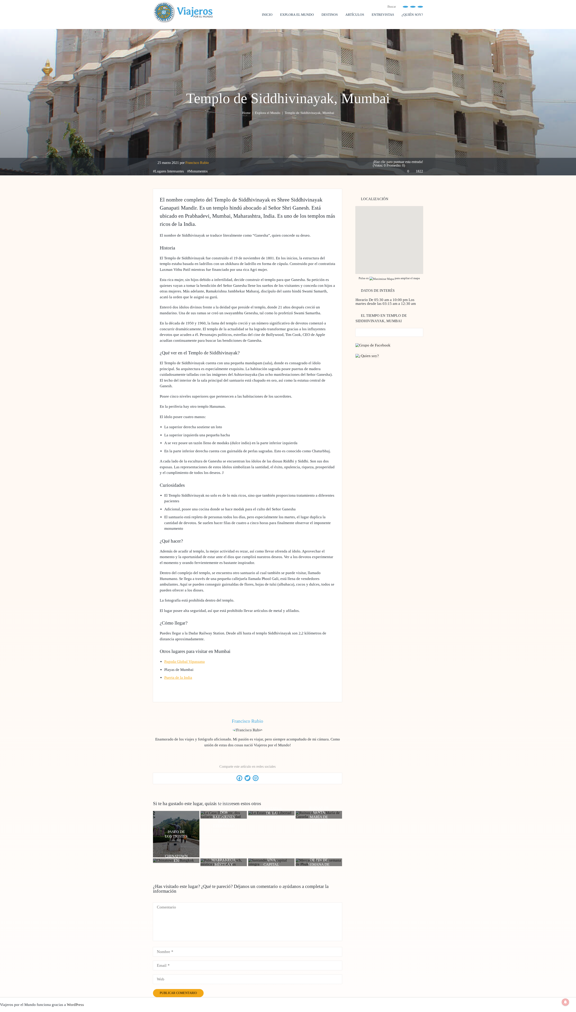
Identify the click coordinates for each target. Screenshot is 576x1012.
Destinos (330, 14)
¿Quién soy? (412, 14)
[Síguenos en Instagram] (420, 6)
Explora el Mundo (297, 14)
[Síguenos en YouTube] (413, 6)
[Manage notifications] (565, 1002)
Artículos (354, 14)
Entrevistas (383, 14)
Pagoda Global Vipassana (184, 661)
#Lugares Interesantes (168, 171)
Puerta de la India (178, 677)
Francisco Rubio (197, 163)
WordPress (75, 1005)
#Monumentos (197, 171)
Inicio (267, 14)
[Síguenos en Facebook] (405, 6)
